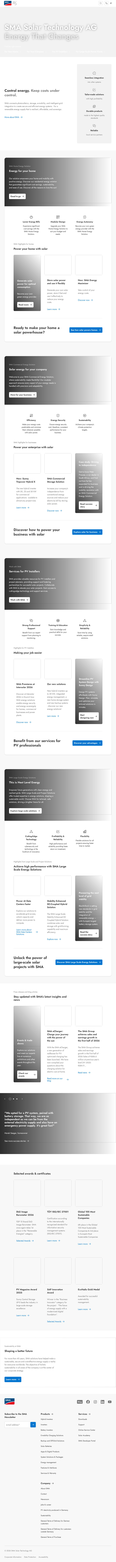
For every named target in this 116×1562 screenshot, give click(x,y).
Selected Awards (23, 1240)
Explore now (52, 939)
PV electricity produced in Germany (54, 1510)
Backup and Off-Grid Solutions (52, 1441)
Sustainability (46, 1515)
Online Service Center (86, 1430)
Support (81, 1424)
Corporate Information (13, 1557)
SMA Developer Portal (86, 1441)
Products (45, 1414)
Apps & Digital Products (50, 1451)
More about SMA (12, 117)
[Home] (9, 1401)
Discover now (83, 300)
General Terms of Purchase (51, 1537)
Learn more (52, 309)
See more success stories (15, 1141)
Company (45, 1483)
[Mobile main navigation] (111, 3)
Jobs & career (46, 1504)
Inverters (44, 1424)
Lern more (51, 716)
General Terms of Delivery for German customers (55, 1522)
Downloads (82, 1419)
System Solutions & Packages (52, 1457)
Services (82, 1414)
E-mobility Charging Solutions (52, 1435)
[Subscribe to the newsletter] (33, 1424)
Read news (82, 1072)
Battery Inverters (47, 1430)
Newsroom (45, 1499)
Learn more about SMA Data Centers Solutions (24, 932)
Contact (44, 1494)
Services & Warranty (48, 1473)
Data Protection (30, 1557)
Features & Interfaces (49, 1468)
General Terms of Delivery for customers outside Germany (56, 1530)
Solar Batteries (46, 1446)
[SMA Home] (7, 3)
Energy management (48, 1462)
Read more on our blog (55, 1079)
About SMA (45, 1488)
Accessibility (43, 1557)
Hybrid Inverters (47, 1419)
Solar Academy (84, 1435)
